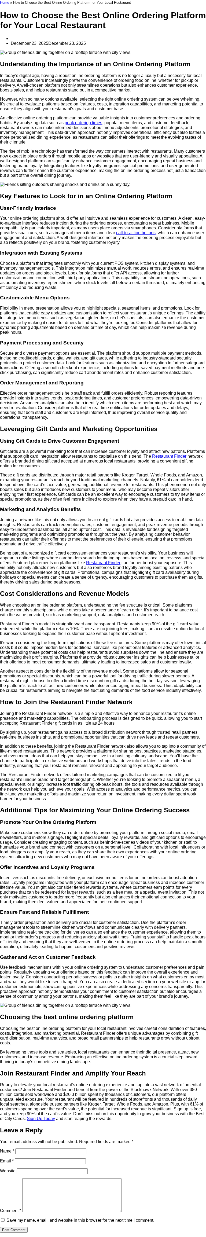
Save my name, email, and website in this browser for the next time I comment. (80, 1220)
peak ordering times (83, 122)
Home (4, 3)
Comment (10, 1210)
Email (7, 1161)
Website (8, 1171)
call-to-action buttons (136, 232)
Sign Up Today (41, 1118)
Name (7, 1151)
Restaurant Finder (169, 456)
